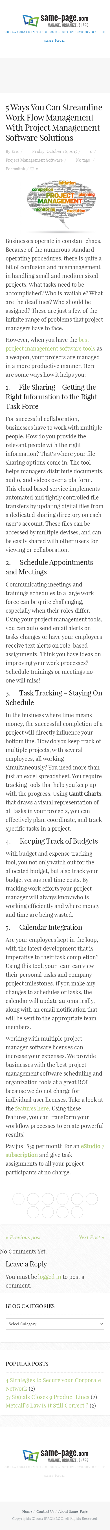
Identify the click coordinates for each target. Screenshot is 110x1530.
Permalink (15, 168)
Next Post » (91, 1237)
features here (32, 1108)
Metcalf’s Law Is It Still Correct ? (47, 1405)
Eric (15, 151)
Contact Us (45, 1511)
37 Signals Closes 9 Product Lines (47, 1396)
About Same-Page (73, 1511)
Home (27, 1511)
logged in (49, 1276)
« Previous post (23, 1237)
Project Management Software (34, 160)
